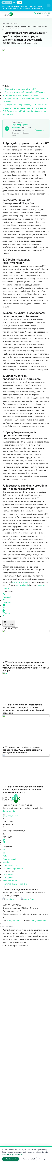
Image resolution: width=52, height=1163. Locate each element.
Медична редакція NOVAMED (20, 126)
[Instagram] (26, 842)
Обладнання (8, 877)
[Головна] (26, 798)
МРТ (5, 849)
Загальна (14, 23)
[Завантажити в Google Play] (29, 900)
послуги (16, 582)
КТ (4, 852)
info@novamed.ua (39, 920)
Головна (6, 23)
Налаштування (44, 1159)
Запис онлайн (9, 811)
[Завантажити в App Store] (11, 900)
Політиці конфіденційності (12, 1155)
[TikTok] (26, 844)
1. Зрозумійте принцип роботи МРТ (19, 89)
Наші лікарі (8, 874)
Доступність (9, 927)
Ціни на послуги (10, 865)
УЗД (5, 856)
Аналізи (6, 862)
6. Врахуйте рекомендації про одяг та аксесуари (25, 108)
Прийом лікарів (10, 859)
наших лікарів (22, 585)
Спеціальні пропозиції (13, 868)
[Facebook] (26, 840)
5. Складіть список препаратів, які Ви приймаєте (25, 104)
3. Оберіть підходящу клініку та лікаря (20, 95)
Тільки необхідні (30, 1159)
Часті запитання (10, 880)
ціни (25, 582)
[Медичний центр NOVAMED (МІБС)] (9, 14)
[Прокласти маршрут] (29, 830)
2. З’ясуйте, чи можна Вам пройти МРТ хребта (24, 92)
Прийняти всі (12, 1159)
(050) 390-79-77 (43, 13)
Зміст (7, 86)
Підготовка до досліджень (15, 883)
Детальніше (39, 130)
